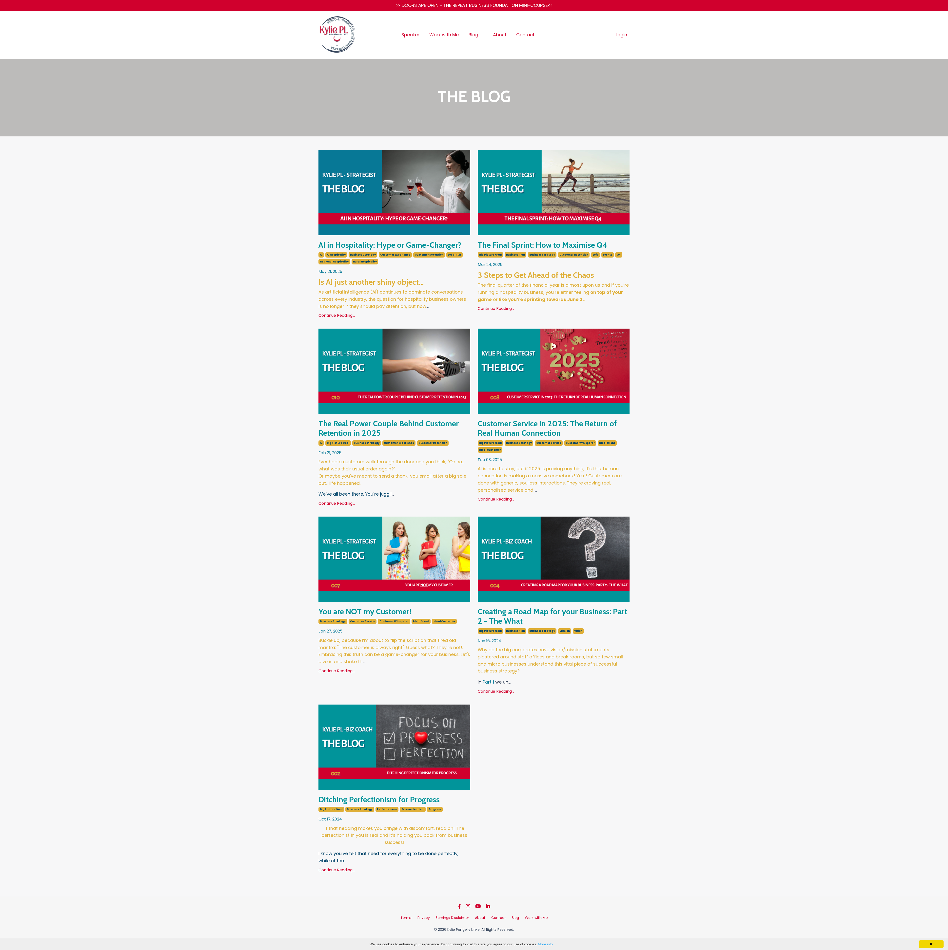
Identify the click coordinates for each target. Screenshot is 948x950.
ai (321, 255)
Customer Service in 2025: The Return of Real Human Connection (547, 428)
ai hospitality (336, 255)
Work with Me (444, 35)
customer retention (429, 255)
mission (564, 631)
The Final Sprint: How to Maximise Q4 (543, 245)
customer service (548, 443)
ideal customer (490, 450)
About (499, 35)
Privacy (423, 917)
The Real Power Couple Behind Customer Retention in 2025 (388, 428)
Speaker (410, 35)
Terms (406, 917)
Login (621, 35)
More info (545, 944)
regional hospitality (334, 261)
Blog (473, 35)
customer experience (395, 255)
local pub (454, 255)
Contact (525, 35)
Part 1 (488, 682)
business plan (515, 255)
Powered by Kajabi (474, 937)
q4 (619, 255)
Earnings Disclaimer (452, 917)
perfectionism (387, 809)
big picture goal (490, 255)
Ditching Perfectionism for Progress (379, 799)
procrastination (412, 809)
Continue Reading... (336, 315)
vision (578, 631)
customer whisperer (580, 443)
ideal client (607, 443)
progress (435, 809)
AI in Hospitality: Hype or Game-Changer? (389, 245)
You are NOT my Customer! (364, 611)
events (607, 255)
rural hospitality (365, 261)
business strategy (363, 255)
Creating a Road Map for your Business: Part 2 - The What (552, 616)
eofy (595, 255)
